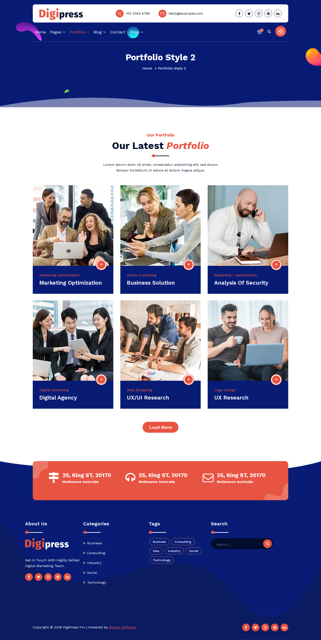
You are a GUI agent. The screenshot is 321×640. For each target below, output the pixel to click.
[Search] (267, 543)
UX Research (231, 397)
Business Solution (151, 283)
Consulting (96, 553)
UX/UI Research (148, 397)
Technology (96, 582)
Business (94, 543)
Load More (160, 427)
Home (147, 68)
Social (92, 573)
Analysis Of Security (241, 283)
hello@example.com (186, 13)
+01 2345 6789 (138, 13)
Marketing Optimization (70, 283)
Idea (156, 551)
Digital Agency (58, 397)
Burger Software (122, 627)
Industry (94, 563)
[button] (259, 31)
